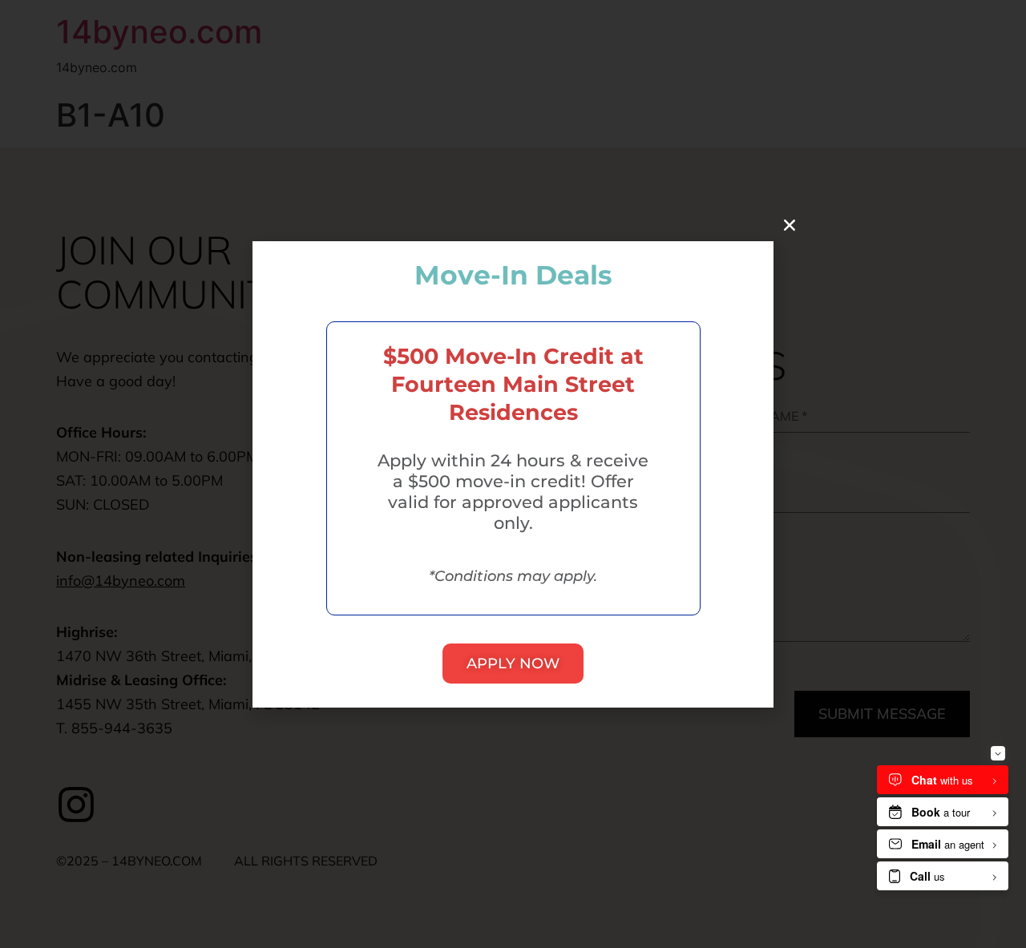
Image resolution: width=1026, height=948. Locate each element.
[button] (790, 225)
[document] (513, 474)
